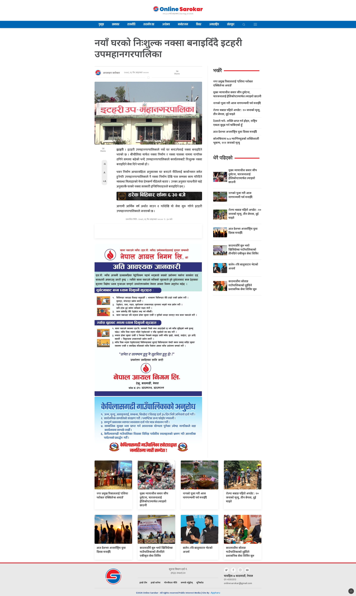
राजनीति (131, 24)
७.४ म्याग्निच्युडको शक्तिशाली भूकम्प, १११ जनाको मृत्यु (236, 141)
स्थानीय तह (149, 24)
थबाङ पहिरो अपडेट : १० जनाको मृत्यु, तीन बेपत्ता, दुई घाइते (236, 112)
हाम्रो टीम (143, 582)
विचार (198, 24)
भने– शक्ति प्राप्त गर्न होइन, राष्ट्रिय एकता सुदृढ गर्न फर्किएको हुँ (235, 123)
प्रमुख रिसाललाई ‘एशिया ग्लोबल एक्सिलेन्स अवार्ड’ (233, 83)
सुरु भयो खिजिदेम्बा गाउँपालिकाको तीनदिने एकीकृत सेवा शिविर (243, 249)
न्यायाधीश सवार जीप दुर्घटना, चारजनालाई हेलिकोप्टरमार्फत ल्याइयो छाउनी (237, 94)
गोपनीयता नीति (170, 582)
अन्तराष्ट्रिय (214, 24)
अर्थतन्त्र (166, 24)
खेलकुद (230, 24)
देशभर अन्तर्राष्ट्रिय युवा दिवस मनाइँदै (235, 132)
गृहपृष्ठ (101, 24)
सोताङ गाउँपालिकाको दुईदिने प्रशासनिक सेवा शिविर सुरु (242, 285)
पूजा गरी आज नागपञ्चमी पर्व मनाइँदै (237, 103)
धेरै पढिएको (223, 157)
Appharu (215, 592)
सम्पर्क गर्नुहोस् (187, 582)
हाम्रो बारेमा (155, 582)
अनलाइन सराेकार (111, 72)
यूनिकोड (199, 582)
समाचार (115, 24)
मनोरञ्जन (183, 24)
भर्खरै (217, 70)
